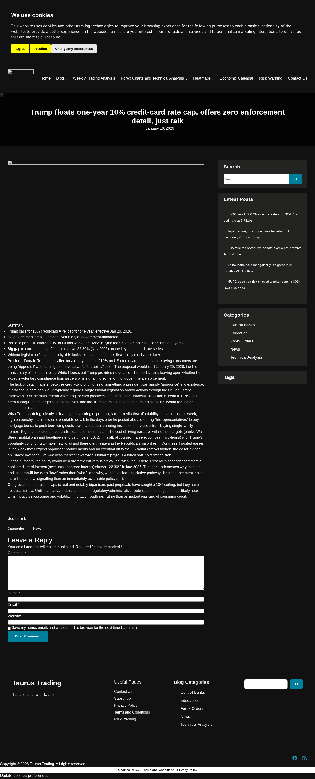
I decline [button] (40, 49)
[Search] (295, 179)
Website (14, 616)
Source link (17, 518)
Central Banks (242, 325)
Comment (17, 553)
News (37, 528)
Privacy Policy (187, 770)
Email (13, 605)
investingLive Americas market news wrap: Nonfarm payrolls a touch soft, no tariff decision (98, 455)
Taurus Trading (36, 683)
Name (14, 593)
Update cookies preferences (24, 775)
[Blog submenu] (66, 79)
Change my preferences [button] (74, 49)
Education (238, 333)
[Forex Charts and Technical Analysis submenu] (186, 79)
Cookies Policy (128, 770)
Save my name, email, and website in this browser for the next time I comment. (75, 628)
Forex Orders (241, 341)
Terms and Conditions (158, 770)
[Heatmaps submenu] (213, 79)
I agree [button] (20, 49)
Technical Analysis (246, 357)
